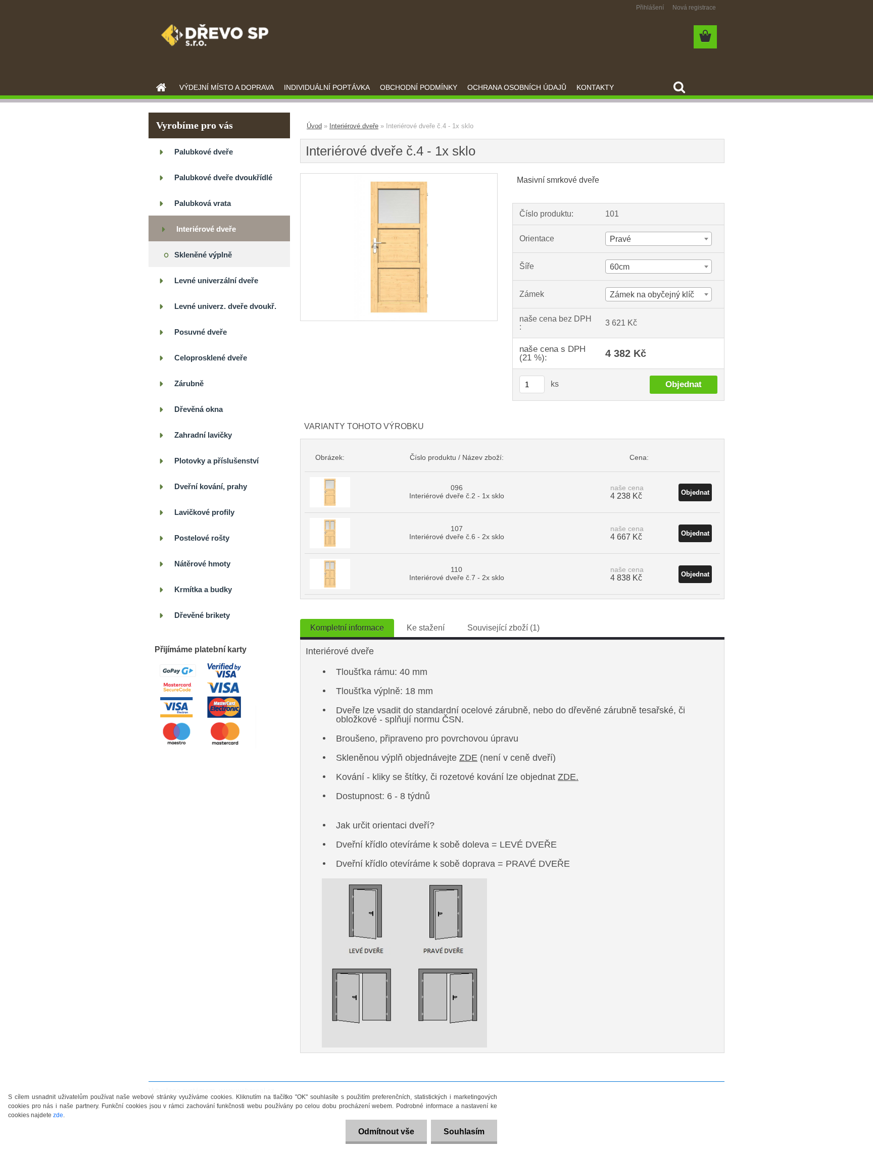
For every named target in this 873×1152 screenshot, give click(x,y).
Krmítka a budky (203, 589)
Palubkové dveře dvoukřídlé (223, 177)
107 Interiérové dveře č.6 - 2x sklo (456, 533)
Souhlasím (464, 1131)
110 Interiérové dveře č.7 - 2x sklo (456, 573)
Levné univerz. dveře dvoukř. (225, 306)
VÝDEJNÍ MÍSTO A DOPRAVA (226, 87)
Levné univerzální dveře (216, 280)
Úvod (314, 126)
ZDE (468, 758)
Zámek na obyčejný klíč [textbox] (652, 294)
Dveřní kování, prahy (210, 486)
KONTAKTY (595, 87)
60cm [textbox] (619, 267)
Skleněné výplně (203, 254)
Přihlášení (650, 7)
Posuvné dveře (200, 332)
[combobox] (658, 239)
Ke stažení (426, 627)
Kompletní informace (347, 627)
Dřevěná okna (198, 409)
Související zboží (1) (503, 627)
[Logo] (218, 37)
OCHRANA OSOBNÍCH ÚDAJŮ (516, 87)
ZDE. (568, 777)
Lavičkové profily (204, 512)
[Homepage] (160, 87)
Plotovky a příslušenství (216, 460)
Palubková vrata (202, 203)
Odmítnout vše (386, 1131)
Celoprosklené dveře (210, 357)
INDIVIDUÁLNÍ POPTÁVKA (327, 87)
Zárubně (189, 383)
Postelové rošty (201, 538)
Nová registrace (694, 7)
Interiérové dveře (206, 229)
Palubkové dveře (203, 151)
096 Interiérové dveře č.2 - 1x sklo (456, 492)
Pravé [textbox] (620, 239)
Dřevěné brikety (202, 615)
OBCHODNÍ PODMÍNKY (418, 87)
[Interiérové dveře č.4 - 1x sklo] (399, 177)
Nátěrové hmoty (202, 563)
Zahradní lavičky (203, 435)
